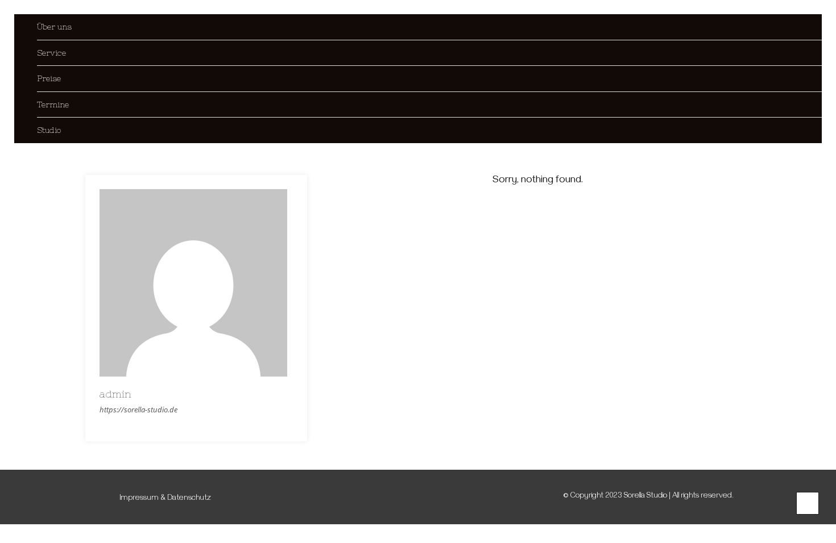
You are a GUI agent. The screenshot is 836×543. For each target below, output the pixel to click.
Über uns (54, 26)
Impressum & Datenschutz (165, 499)
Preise (49, 78)
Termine (53, 104)
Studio (49, 130)
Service (51, 52)
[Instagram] (105, 497)
